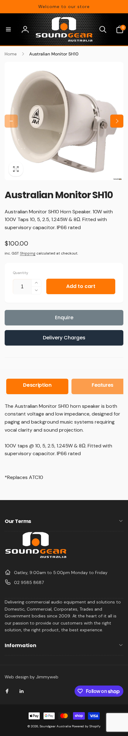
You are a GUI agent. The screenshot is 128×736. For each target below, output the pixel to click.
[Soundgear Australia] (36, 557)
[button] (8, 29)
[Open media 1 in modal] (64, 121)
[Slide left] (11, 121)
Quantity (20, 273)
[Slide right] (116, 121)
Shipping (27, 253)
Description (37, 385)
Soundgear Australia (55, 726)
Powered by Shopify (86, 726)
